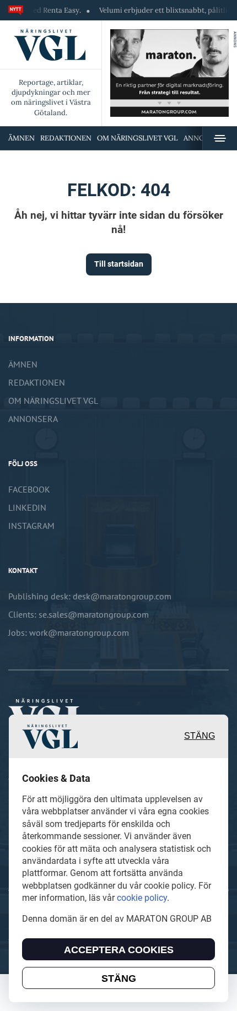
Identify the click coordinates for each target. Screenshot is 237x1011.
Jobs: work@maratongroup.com (68, 632)
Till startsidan (118, 263)
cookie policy (142, 898)
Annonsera (33, 418)
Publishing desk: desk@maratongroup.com (89, 596)
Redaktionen (65, 138)
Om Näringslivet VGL (137, 138)
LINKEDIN (27, 507)
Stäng (199, 735)
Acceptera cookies (119, 949)
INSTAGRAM (31, 525)
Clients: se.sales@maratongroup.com (78, 614)
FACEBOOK (29, 489)
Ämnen (21, 138)
